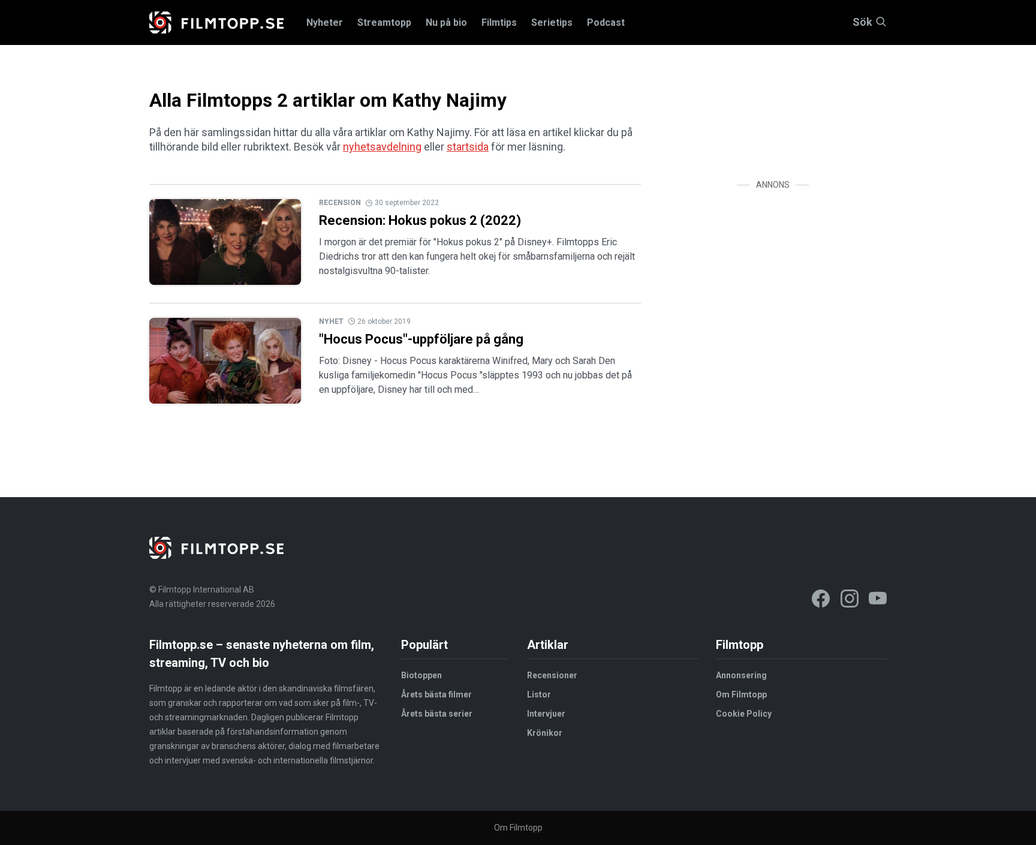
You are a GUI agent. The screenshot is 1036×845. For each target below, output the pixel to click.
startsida (468, 146)
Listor (539, 694)
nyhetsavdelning (382, 146)
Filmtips (499, 22)
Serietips (552, 22)
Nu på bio (446, 22)
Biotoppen (421, 675)
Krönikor (544, 733)
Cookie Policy (744, 713)
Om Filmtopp (741, 694)
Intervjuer (546, 713)
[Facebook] (821, 601)
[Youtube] (878, 601)
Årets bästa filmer (436, 694)
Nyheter (324, 22)
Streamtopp (384, 22)
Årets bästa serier (436, 713)
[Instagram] (850, 601)
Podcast (606, 22)
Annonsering (741, 675)
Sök (862, 22)
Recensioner (552, 675)
